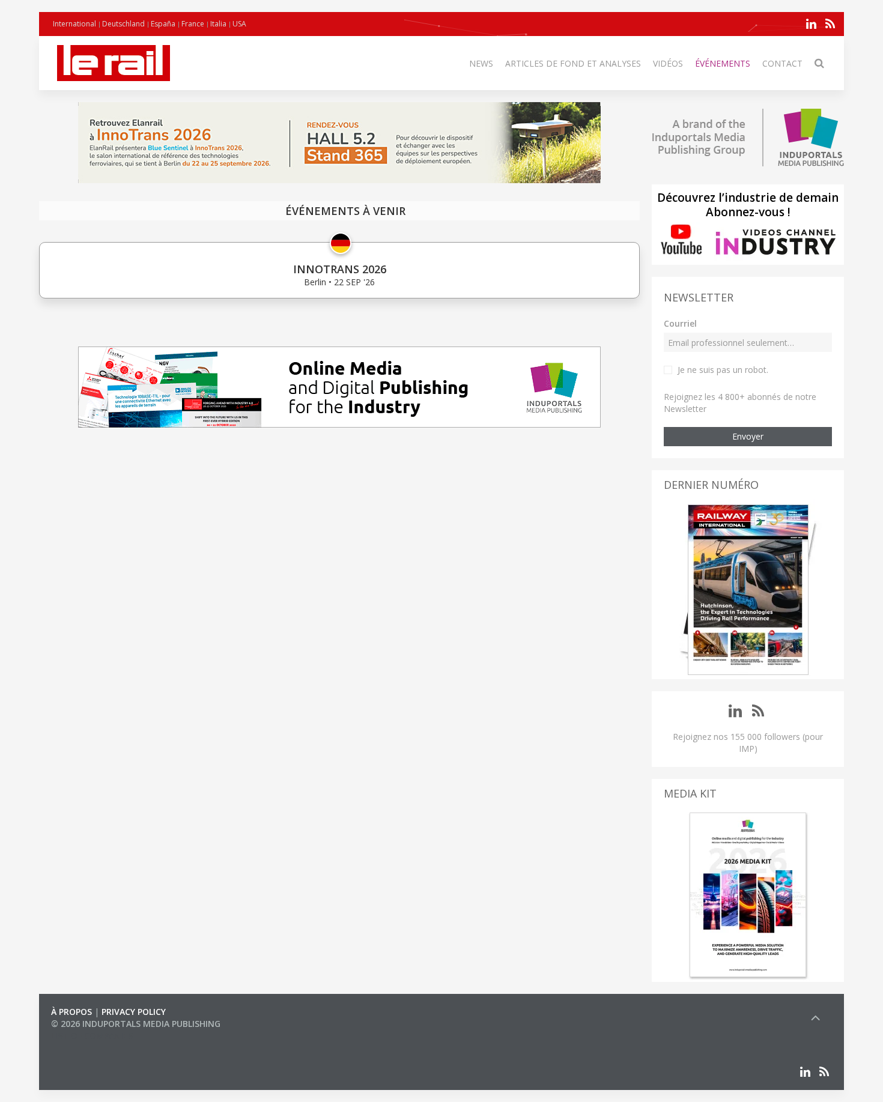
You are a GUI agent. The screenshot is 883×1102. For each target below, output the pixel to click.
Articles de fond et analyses (573, 63)
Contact (782, 63)
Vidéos (668, 63)
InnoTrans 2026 (339, 269)
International (74, 24)
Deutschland (123, 24)
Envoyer (747, 436)
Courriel (680, 323)
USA (239, 24)
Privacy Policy (134, 1011)
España (163, 24)
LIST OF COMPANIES (92, 1035)
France (192, 24)
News (481, 63)
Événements (722, 63)
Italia (218, 24)
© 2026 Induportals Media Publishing (135, 1023)
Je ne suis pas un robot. (723, 369)
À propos (71, 1011)
